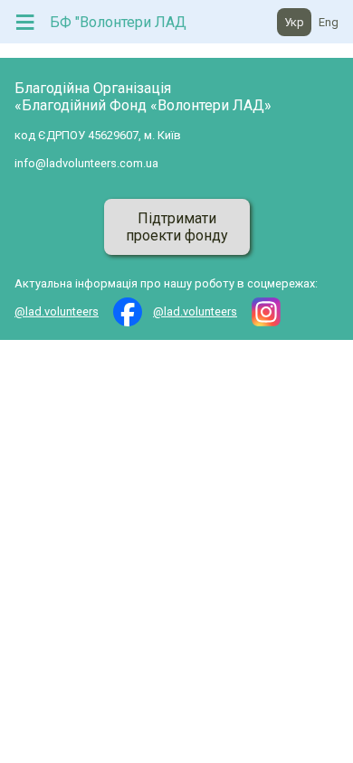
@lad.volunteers (56, 311)
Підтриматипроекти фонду (177, 227)
